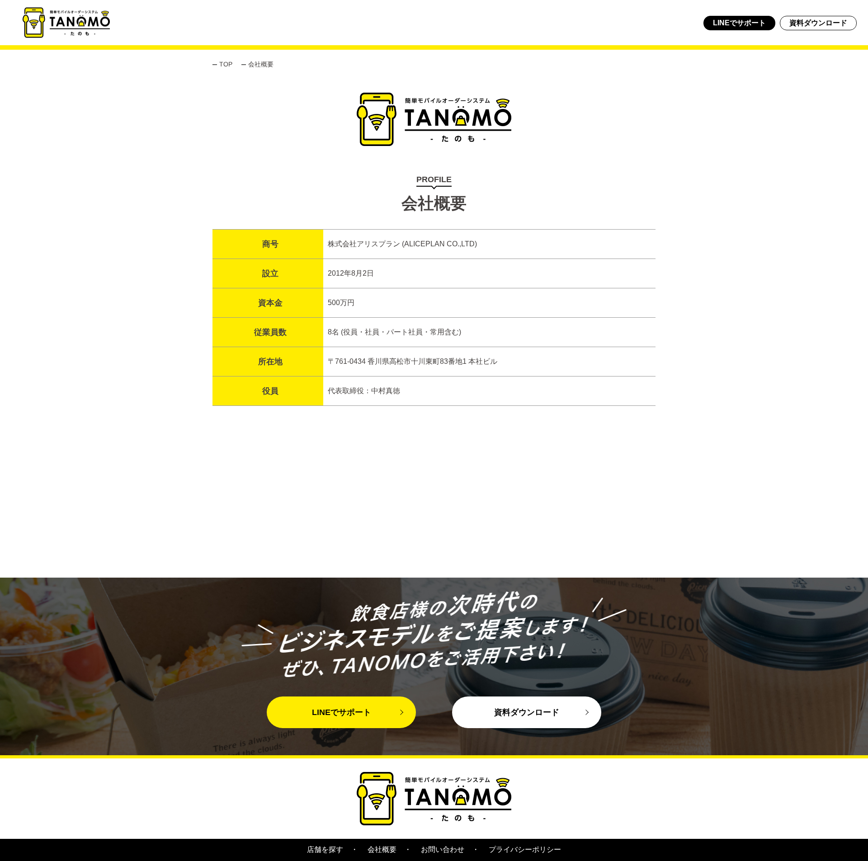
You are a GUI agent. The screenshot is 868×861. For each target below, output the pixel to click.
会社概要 (382, 849)
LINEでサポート (739, 23)
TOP (225, 64)
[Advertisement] (271, 514)
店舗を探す (325, 849)
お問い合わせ (442, 849)
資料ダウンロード (818, 23)
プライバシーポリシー (525, 849)
